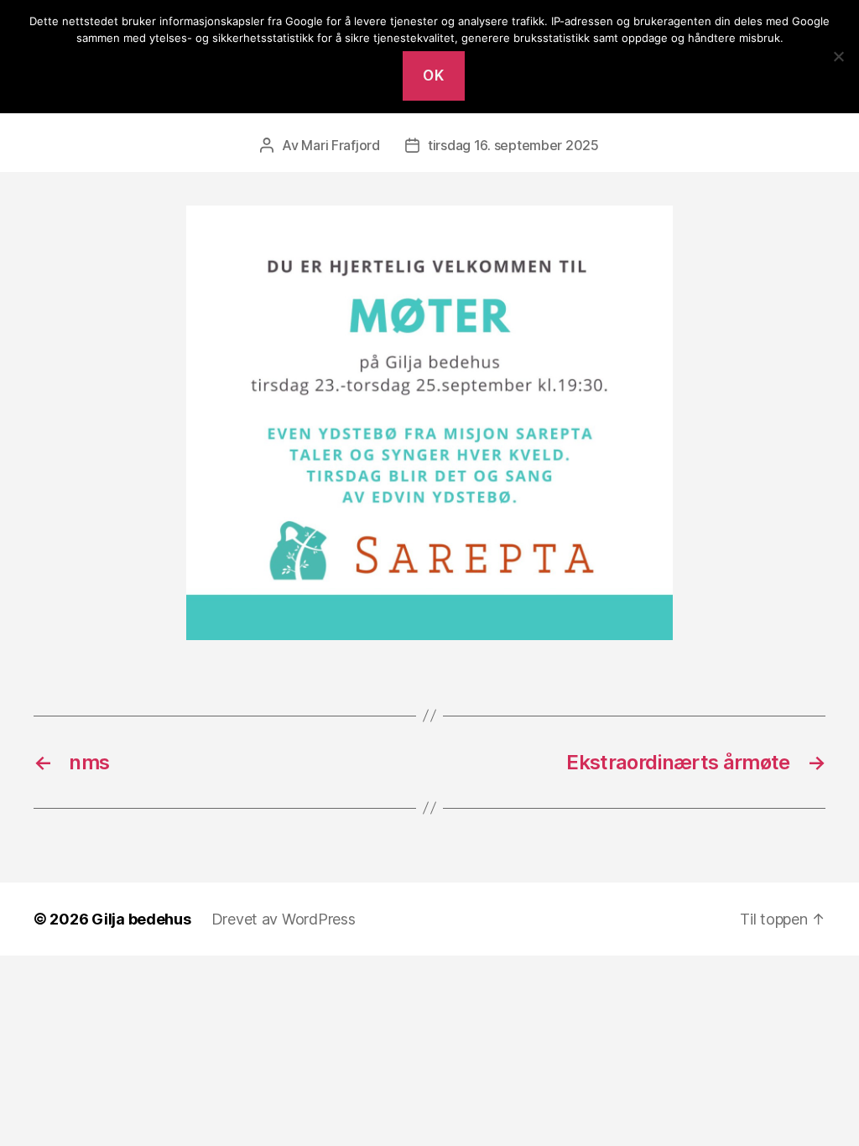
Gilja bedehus (141, 919)
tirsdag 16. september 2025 (513, 145)
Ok (433, 75)
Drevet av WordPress (283, 919)
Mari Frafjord (340, 145)
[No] (838, 56)
